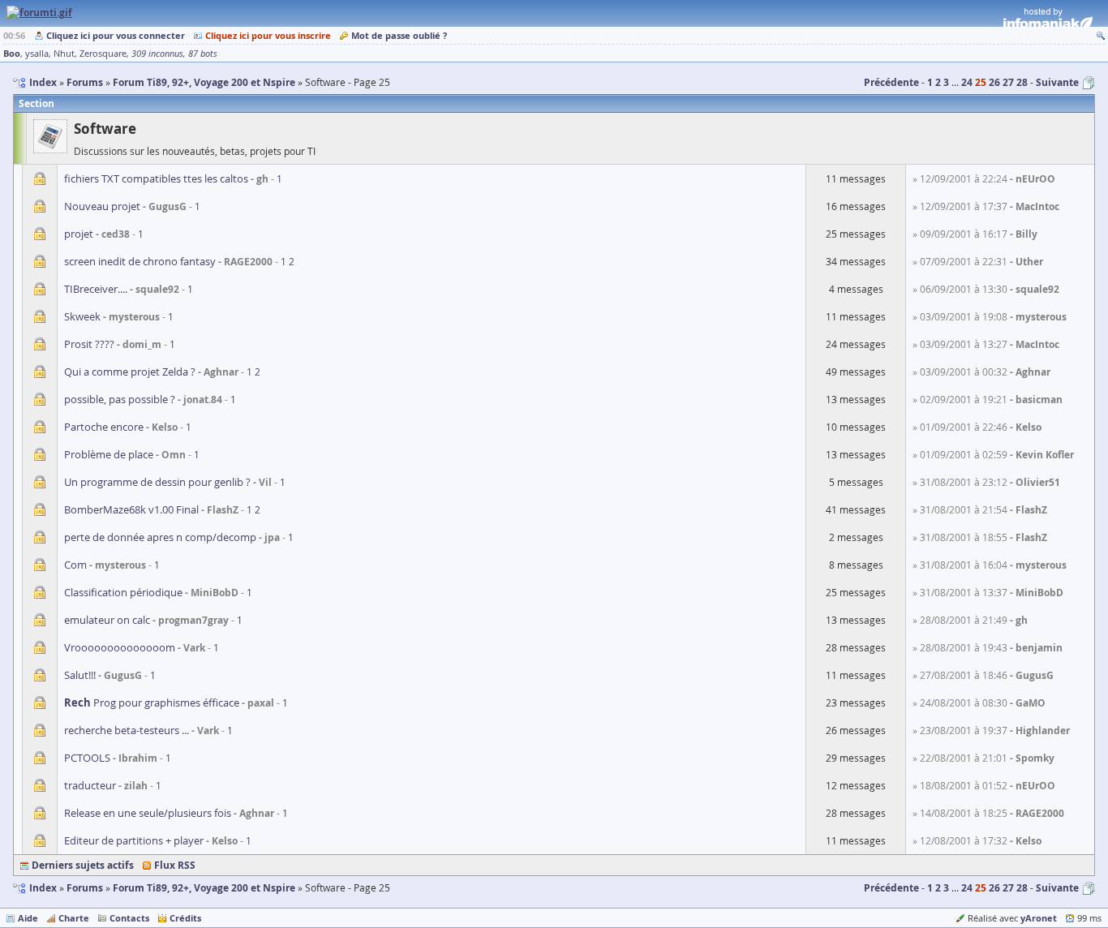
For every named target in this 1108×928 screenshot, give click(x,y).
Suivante (1057, 82)
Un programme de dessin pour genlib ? (157, 482)
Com (75, 564)
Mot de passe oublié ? (399, 35)
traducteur (90, 785)
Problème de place (108, 454)
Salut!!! (80, 675)
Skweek (82, 316)
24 (967, 82)
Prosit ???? (89, 344)
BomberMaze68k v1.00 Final (131, 509)
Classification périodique (123, 592)
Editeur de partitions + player (134, 840)
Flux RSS (174, 865)
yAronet (1038, 918)
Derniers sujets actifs (83, 865)
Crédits (185, 918)
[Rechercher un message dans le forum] (1101, 35)
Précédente (891, 82)
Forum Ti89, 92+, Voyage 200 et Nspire (204, 888)
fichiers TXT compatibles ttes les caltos (156, 178)
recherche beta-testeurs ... (126, 730)
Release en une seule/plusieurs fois (147, 813)
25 (980, 82)
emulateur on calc (107, 619)
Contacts (129, 918)
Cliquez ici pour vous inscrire (268, 35)
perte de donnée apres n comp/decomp (160, 537)
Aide (28, 918)
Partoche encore (104, 426)
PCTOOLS (87, 757)
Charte (73, 918)
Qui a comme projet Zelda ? (129, 371)
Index (43, 888)
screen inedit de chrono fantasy (140, 261)
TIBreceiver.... (95, 288)
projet (78, 233)
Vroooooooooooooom (119, 647)
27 (1008, 82)
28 (1022, 82)
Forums (85, 888)
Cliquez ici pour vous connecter (115, 35)
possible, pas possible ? (119, 399)
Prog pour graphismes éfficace (151, 702)
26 (994, 82)
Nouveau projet (102, 206)
